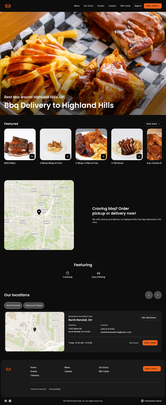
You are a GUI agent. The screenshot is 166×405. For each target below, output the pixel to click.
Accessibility (55, 389)
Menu (77, 5)
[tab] (13, 305)
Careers (112, 5)
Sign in (138, 5)
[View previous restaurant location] (149, 295)
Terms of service (38, 389)
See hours (133, 343)
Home (33, 367)
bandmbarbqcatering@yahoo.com (116, 332)
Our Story (88, 5)
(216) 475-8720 (108, 329)
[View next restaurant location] (158, 295)
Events (101, 5)
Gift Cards (125, 5)
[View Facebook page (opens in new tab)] (5, 401)
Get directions (149, 317)
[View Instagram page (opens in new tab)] (10, 401)
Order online (150, 342)
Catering (34, 375)
